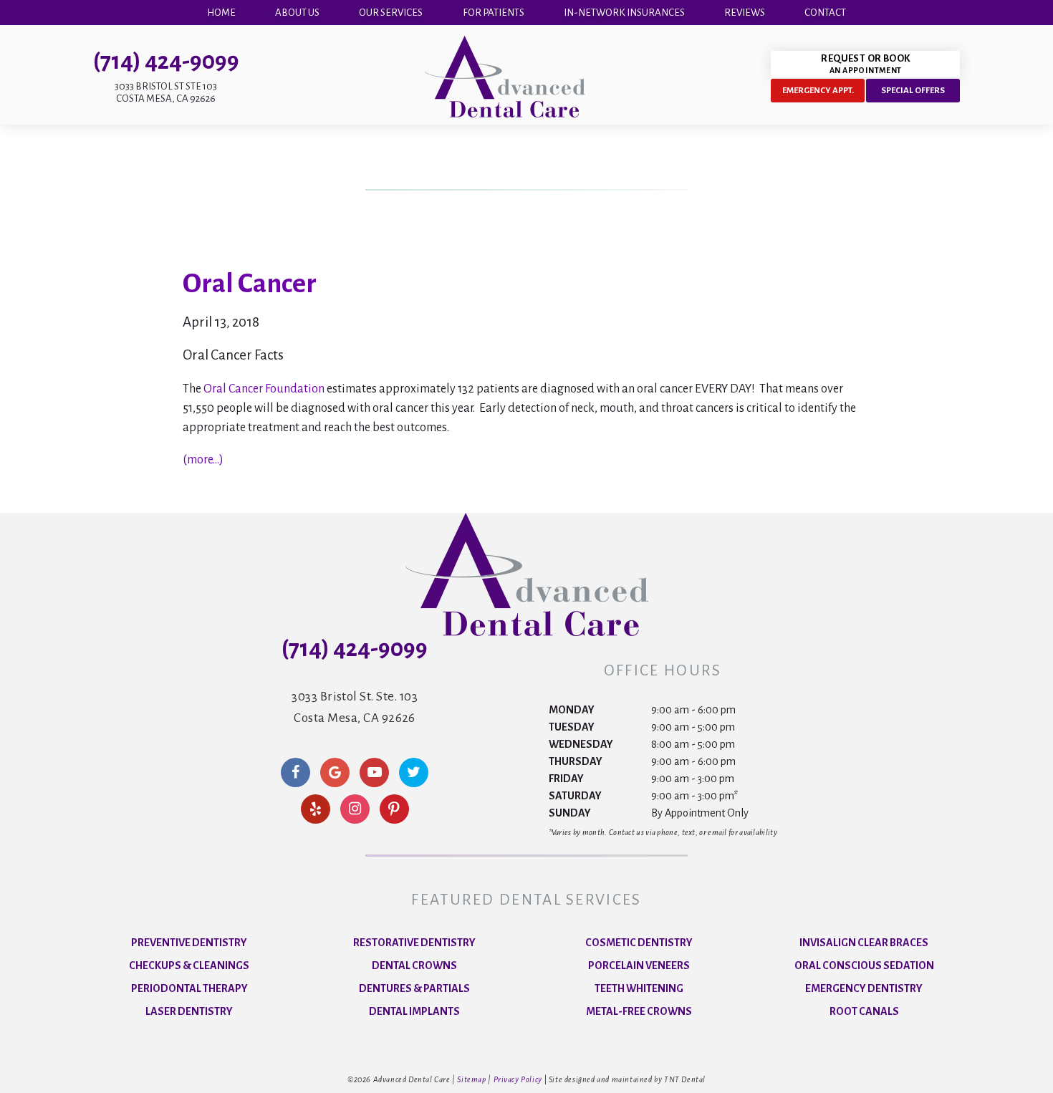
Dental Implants (414, 1011)
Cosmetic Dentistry (639, 942)
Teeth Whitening (639, 988)
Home (221, 12)
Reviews (744, 12)
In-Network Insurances (624, 12)
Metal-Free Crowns (639, 1011)
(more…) (203, 459)
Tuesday (572, 727)
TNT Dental (685, 1079)
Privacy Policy (518, 1079)
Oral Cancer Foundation (263, 388)
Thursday (575, 761)
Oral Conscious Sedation (864, 965)
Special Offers (913, 90)
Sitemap (471, 1079)
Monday (572, 710)
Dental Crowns (414, 965)
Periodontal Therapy (189, 988)
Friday (566, 778)
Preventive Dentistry (189, 942)
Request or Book (865, 63)
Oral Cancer (250, 283)
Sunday (570, 813)
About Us (297, 12)
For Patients (493, 12)
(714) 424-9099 (166, 61)
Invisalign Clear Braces (863, 942)
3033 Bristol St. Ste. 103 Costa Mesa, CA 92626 (355, 707)
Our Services (391, 12)
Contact (825, 12)
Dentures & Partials (414, 988)
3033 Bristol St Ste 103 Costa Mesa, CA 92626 (166, 92)
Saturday (575, 795)
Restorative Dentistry (414, 942)
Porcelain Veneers (639, 965)
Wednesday (581, 744)
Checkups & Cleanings (189, 965)
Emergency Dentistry (864, 988)
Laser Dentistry (189, 1011)
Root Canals (864, 1011)
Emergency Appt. (818, 90)
